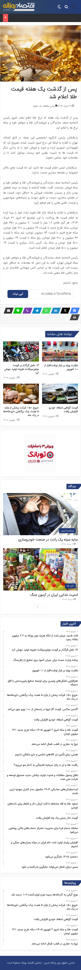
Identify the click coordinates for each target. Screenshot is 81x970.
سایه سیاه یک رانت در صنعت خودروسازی (48, 539)
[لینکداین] (55, 311)
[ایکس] (64, 311)
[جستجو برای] (66, 8)
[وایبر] (26, 311)
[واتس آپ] (45, 311)
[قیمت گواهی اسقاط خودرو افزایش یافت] (60, 394)
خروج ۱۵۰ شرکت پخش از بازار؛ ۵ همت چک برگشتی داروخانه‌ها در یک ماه (21, 411)
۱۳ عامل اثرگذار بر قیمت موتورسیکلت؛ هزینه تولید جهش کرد (21, 369)
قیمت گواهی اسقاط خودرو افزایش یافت (63, 409)
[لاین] (17, 311)
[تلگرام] (36, 311)
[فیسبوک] (73, 311)
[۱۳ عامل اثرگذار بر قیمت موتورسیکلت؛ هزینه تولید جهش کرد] (21, 351)
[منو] (73, 8)
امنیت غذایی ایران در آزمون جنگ (54, 595)
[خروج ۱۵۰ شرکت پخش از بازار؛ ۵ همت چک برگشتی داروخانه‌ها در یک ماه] (21, 394)
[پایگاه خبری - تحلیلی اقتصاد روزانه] (18, 7)
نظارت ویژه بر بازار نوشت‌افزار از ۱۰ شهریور (61, 367)
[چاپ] (73, 317)
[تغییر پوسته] (59, 8)
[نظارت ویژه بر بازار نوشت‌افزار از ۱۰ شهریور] (60, 351)
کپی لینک (17, 294)
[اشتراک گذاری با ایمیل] (7, 311)
